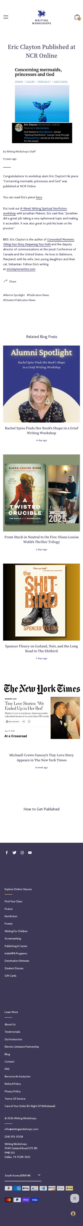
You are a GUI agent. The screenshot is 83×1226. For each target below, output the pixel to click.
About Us (10, 1024)
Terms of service (15, 1098)
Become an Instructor (17, 1076)
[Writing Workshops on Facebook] (7, 852)
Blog (7, 1054)
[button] (77, 17)
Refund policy (13, 1084)
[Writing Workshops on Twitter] (14, 852)
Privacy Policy (13, 1091)
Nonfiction (11, 916)
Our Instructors (13, 1039)
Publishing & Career (16, 946)
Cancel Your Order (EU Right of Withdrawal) (30, 1106)
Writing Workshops (25, 1118)
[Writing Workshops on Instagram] (22, 852)
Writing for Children (16, 931)
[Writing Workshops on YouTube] (30, 852)
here (39, 197)
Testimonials (12, 1032)
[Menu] (6, 17)
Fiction (9, 909)
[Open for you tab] (73, 1213)
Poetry (9, 923)
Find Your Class (13, 901)
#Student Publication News (19, 300)
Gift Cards (10, 975)
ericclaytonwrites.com (21, 269)
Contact (9, 1061)
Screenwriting (13, 938)
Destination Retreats (17, 960)
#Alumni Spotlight (14, 295)
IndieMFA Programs (16, 953)
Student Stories (14, 968)
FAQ (7, 1069)
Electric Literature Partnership (22, 1046)
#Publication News (38, 295)
